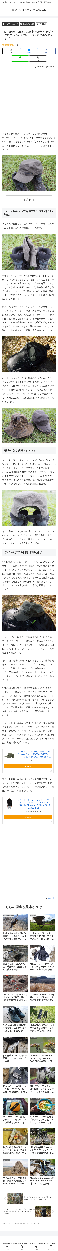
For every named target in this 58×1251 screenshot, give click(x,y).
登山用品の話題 (28, 24)
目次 (26, 199)
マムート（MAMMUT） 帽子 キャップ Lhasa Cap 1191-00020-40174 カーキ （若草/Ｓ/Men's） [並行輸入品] (34, 754)
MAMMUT (42, 24)
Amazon (28, 766)
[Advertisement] (29, 99)
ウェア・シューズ (11, 24)
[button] (38, 58)
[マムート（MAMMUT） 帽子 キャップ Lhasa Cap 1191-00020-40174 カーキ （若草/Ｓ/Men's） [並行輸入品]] (9, 755)
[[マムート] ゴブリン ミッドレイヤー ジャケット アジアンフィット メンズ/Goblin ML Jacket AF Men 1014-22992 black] (9, 803)
